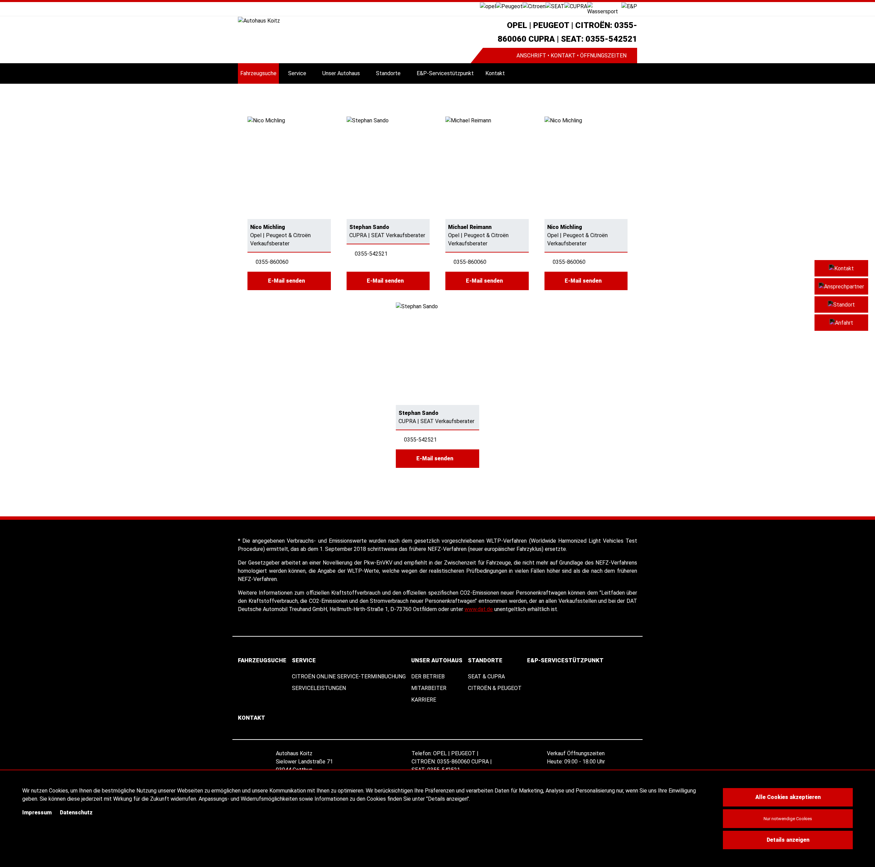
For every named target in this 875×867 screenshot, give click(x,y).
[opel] (488, 6)
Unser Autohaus (341, 73)
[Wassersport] (604, 8)
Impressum (37, 812)
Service (297, 73)
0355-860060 (272, 262)
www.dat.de (479, 609)
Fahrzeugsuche (258, 73)
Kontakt (495, 73)
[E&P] (629, 6)
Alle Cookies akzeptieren (788, 797)
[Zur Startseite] (354, 20)
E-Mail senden (287, 280)
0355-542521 (371, 253)
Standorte (388, 73)
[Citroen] (534, 6)
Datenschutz (76, 812)
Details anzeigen (788, 840)
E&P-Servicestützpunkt (445, 73)
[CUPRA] (575, 6)
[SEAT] (555, 6)
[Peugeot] (509, 6)
